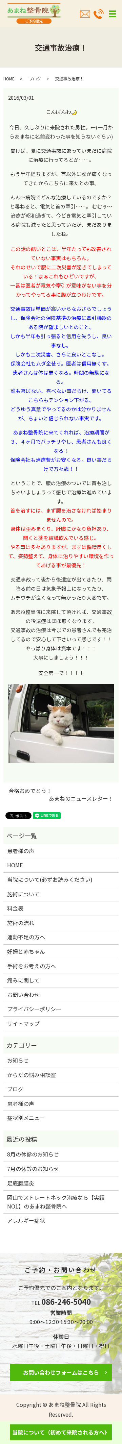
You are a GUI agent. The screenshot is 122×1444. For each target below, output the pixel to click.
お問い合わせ (23, 995)
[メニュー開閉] (112, 13)
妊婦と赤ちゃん (26, 951)
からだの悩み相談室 (31, 1075)
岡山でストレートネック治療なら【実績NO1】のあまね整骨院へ (56, 1201)
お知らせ (18, 1060)
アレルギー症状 (26, 1220)
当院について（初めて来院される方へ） (61, 1432)
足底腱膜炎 (20, 1183)
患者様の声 (20, 851)
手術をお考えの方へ (31, 966)
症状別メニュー (26, 1118)
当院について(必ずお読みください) (50, 879)
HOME (9, 78)
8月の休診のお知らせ (33, 1154)
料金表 (15, 908)
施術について (23, 894)
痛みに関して (23, 980)
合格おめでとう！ (30, 790)
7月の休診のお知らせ (33, 1169)
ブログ (35, 78)
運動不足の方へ (26, 937)
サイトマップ (23, 1023)
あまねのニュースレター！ (81, 798)
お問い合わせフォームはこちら (61, 1372)
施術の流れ (20, 923)
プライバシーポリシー (34, 1009)
